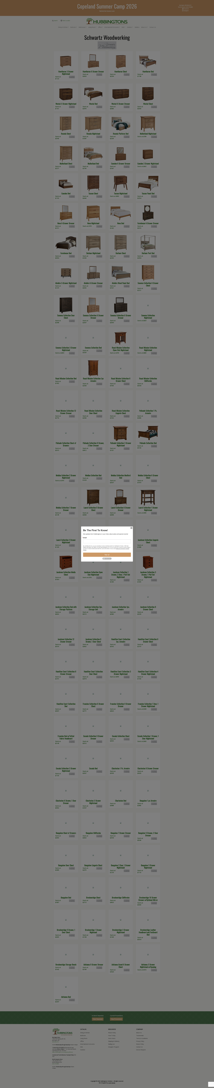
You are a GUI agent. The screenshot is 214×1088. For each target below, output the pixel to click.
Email (85, 537)
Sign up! (107, 555)
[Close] (131, 528)
